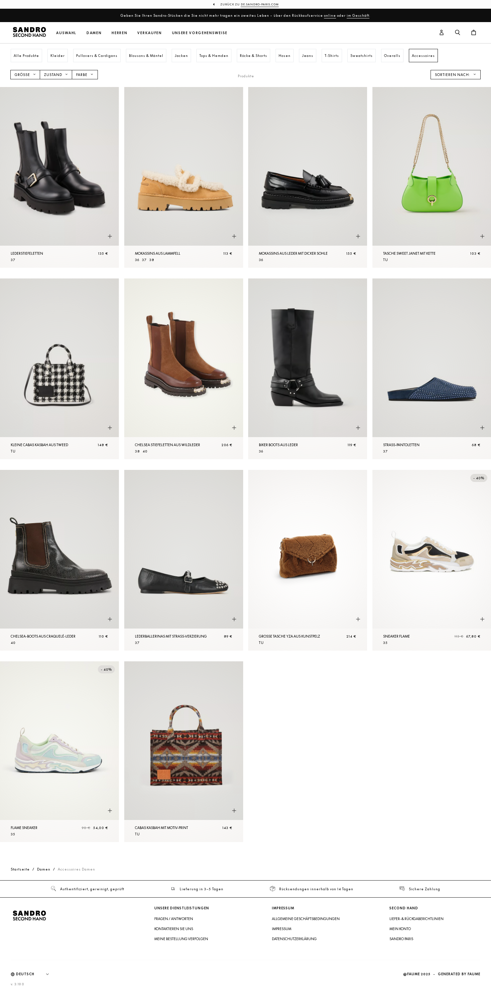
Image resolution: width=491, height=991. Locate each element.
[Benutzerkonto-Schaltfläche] (441, 33)
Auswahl (66, 33)
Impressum (281, 929)
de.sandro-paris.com (260, 4)
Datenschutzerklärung (294, 939)
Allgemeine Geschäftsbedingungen (306, 919)
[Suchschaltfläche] (457, 33)
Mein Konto (400, 929)
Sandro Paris (401, 939)
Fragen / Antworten (173, 919)
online (330, 15)
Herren (119, 33)
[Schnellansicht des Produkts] (110, 237)
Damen (94, 33)
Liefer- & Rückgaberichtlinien (416, 919)
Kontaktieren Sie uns (173, 929)
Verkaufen (149, 33)
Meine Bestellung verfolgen (181, 939)
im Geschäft (358, 15)
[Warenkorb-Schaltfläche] (473, 33)
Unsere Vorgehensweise (199, 33)
